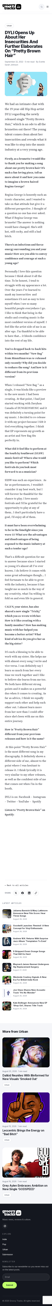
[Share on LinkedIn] (29, 893)
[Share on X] (16, 893)
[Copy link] (36, 893)
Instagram (39, 797)
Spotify (36, 801)
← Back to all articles (16, 885)
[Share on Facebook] (22, 893)
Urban (9, 26)
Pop (4, 1244)
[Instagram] (4, 1226)
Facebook (25, 797)
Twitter (12, 801)
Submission (7, 1254)
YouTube (24, 801)
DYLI (8, 797)
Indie (4, 1239)
